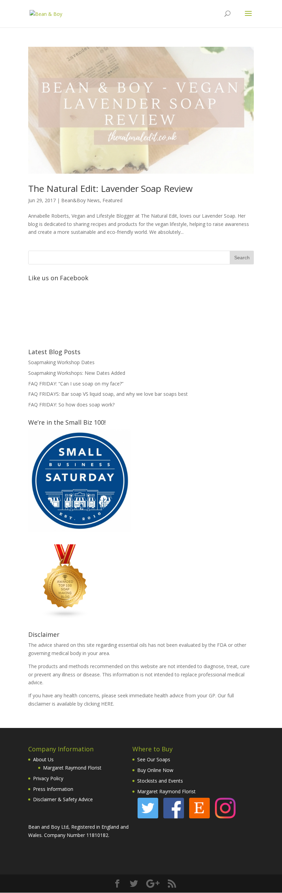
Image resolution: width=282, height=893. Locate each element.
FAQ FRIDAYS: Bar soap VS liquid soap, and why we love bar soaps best (108, 394)
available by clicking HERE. (85, 703)
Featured (112, 200)
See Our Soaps (153, 759)
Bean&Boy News (80, 200)
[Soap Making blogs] (65, 616)
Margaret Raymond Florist (72, 767)
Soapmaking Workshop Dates (61, 362)
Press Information (53, 789)
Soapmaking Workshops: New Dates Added (76, 373)
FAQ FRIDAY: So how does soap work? (71, 404)
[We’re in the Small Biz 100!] (79, 530)
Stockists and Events (160, 780)
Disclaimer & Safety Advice (63, 799)
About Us (43, 759)
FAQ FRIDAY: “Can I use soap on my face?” (75, 383)
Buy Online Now (155, 770)
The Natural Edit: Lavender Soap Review (110, 188)
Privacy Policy (48, 778)
